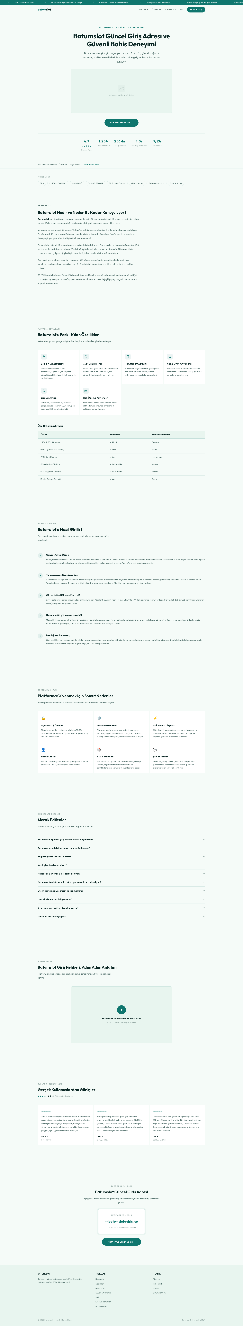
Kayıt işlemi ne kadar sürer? (52, 865)
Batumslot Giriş (159, 1293)
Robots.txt (157, 1284)
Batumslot (52, 164)
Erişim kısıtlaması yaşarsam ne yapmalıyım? (60, 890)
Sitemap (156, 1279)
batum (44, 9)
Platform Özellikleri (58, 183)
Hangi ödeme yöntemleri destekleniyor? (59, 873)
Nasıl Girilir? (77, 183)
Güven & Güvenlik (95, 183)
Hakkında (143, 9)
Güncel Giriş (196, 9)
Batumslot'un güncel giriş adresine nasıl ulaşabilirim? (65, 839)
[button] (121, 1014)
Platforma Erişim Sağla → (121, 1241)
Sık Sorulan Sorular (117, 183)
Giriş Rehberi (74, 164)
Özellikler (156, 9)
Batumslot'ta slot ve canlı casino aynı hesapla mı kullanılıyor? (69, 882)
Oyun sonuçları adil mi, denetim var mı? (58, 907)
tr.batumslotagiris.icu (121, 1221)
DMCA (156, 1288)
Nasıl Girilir (170, 9)
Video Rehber (137, 183)
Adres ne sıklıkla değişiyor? (52, 916)
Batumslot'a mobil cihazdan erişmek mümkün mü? (64, 848)
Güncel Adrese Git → (121, 122)
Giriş (42, 183)
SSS (181, 9)
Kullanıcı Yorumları (156, 183)
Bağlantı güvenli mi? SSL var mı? (54, 856)
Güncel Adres (176, 183)
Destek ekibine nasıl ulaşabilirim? (55, 899)
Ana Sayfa (42, 164)
